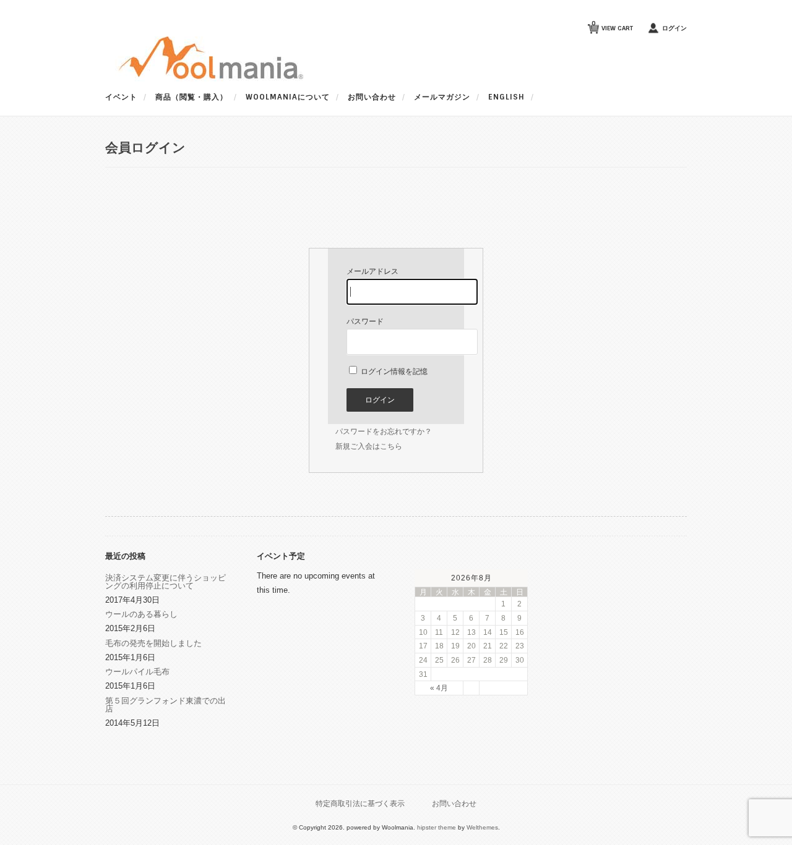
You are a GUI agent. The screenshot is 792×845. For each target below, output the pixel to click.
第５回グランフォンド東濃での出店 (165, 704)
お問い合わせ (372, 97)
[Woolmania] (204, 78)
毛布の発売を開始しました (153, 643)
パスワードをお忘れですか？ (383, 431)
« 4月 (439, 688)
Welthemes (482, 827)
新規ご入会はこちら (368, 446)
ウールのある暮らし (141, 614)
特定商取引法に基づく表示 (360, 803)
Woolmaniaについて (288, 97)
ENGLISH (506, 97)
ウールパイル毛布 (137, 671)
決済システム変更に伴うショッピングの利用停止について (165, 581)
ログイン (674, 28)
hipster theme (436, 827)
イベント (121, 97)
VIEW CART (612, 25)
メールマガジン (442, 97)
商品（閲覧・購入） (191, 97)
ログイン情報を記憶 (393, 371)
